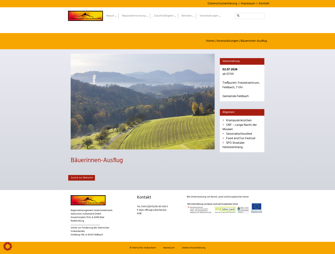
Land (220, 197)
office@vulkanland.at (155, 210)
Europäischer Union (238, 197)
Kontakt (264, 3)
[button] (7, 246)
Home (210, 40)
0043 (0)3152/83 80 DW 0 (154, 207)
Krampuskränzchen (238, 120)
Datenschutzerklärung (222, 3)
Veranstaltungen (227, 40)
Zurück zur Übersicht (81, 178)
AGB (139, 214)
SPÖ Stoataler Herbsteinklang (233, 145)
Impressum (248, 3)
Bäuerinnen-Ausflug (254, 40)
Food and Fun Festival (240, 138)
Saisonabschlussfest (238, 133)
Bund (214, 197)
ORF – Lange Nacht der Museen (239, 127)
